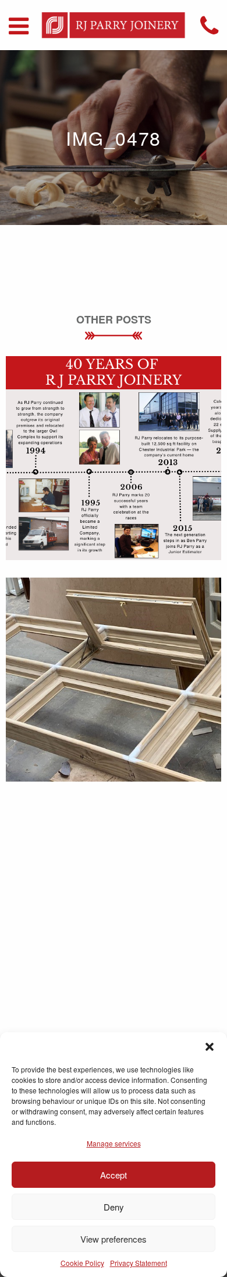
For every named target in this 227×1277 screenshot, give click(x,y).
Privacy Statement (138, 1263)
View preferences (113, 1239)
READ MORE (113, 476)
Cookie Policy (82, 1263)
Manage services (114, 1143)
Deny (114, 1207)
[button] (209, 1047)
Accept (113, 1175)
